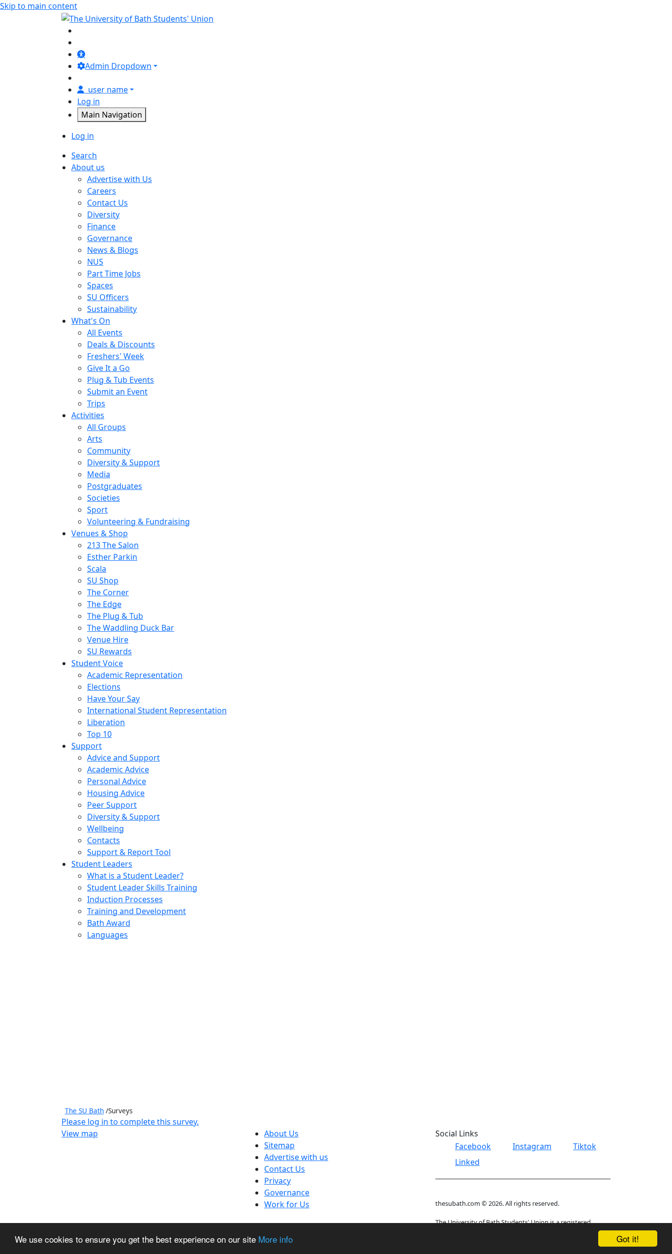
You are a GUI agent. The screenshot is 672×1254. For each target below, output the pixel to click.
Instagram (532, 1146)
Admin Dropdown (118, 66)
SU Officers (108, 297)
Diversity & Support (123, 462)
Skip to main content (38, 5)
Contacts (103, 840)
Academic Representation (135, 675)
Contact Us (107, 202)
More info (275, 1239)
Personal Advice (116, 781)
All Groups (106, 427)
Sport (97, 509)
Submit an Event (117, 391)
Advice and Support (123, 757)
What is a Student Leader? (135, 875)
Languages (107, 934)
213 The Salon (113, 545)
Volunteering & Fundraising (138, 521)
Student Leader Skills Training (142, 887)
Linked (467, 1162)
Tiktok (584, 1146)
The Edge (104, 604)
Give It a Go (108, 368)
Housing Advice (116, 793)
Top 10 (99, 734)
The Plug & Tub (115, 616)
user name (108, 89)
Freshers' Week (115, 356)
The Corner (108, 592)
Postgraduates (114, 486)
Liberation (106, 722)
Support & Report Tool (129, 852)
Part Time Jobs (114, 273)
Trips (96, 403)
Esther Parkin (112, 556)
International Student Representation (157, 710)
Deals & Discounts (121, 344)
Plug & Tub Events (120, 379)
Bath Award (108, 923)
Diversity (103, 214)
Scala (96, 568)
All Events (104, 332)
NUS (95, 261)
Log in (88, 101)
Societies (103, 497)
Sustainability (112, 309)
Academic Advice (118, 769)
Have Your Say (113, 698)
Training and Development (136, 911)
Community (108, 450)
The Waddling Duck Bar (130, 627)
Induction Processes (125, 899)
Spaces (100, 285)
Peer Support (112, 804)
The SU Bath (84, 1110)
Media (98, 474)
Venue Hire (107, 639)
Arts (94, 438)
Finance (101, 226)
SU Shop (103, 580)
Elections (104, 686)
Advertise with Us (119, 179)
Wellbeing (105, 828)
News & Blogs (112, 250)
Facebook (473, 1146)
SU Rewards (109, 651)
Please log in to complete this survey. (130, 1121)
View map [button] (79, 1133)
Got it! (627, 1238)
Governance (109, 238)
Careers (101, 190)
